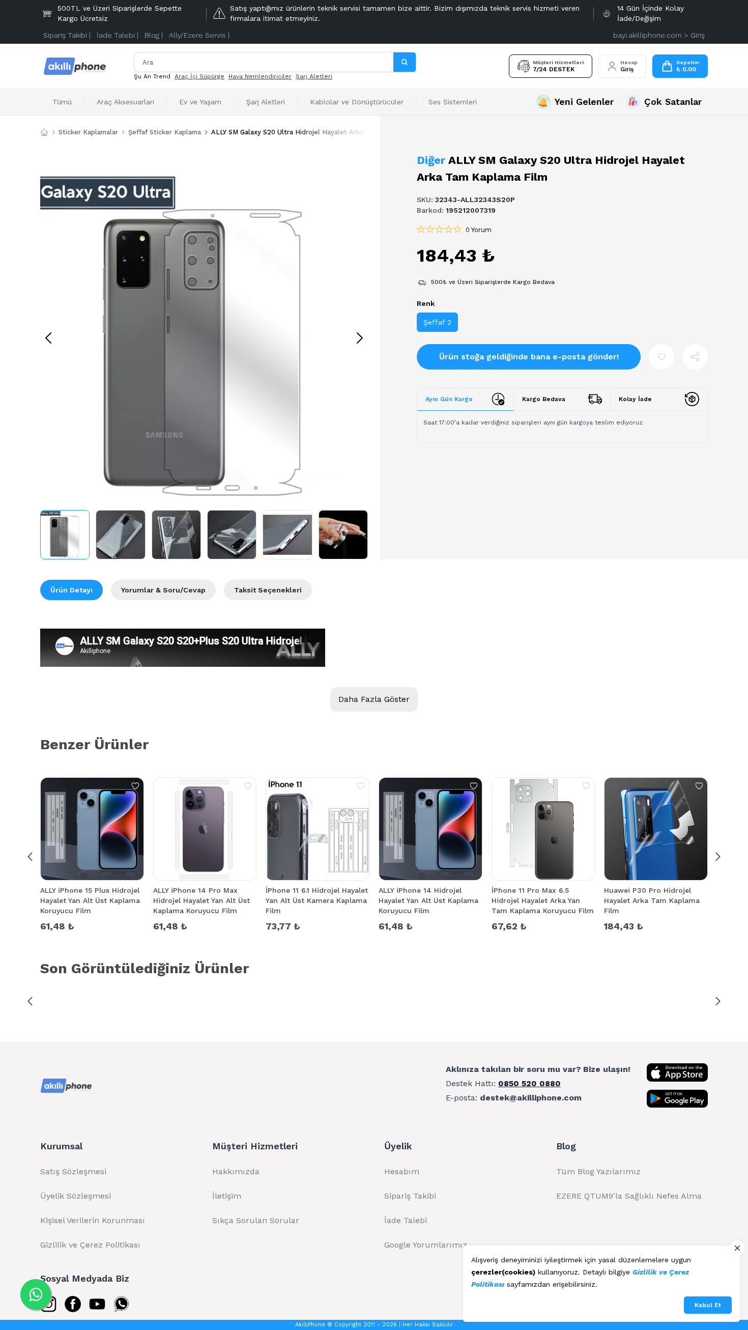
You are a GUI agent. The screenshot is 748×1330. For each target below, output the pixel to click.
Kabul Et (708, 1305)
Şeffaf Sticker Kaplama (164, 132)
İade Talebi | (117, 35)
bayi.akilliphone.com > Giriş (659, 35)
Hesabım (401, 1171)
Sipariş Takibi (410, 1196)
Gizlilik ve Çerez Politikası (90, 1245)
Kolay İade (635, 399)
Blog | (154, 35)
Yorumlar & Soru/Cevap (163, 590)
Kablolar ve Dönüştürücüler (357, 102)
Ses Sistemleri (452, 102)
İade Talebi (405, 1220)
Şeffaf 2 (437, 322)
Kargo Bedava (543, 399)
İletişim (226, 1196)
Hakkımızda (236, 1171)
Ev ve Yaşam (200, 102)
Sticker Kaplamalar (88, 132)
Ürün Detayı (71, 590)
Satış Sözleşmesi (73, 1171)
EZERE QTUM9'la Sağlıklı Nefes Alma (629, 1196)
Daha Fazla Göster (374, 699)
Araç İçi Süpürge (199, 76)
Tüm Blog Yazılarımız (598, 1171)
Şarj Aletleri (314, 76)
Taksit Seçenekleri (268, 590)
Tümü (62, 102)
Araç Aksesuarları (125, 102)
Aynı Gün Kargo (449, 399)
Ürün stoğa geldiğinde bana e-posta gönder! (529, 356)
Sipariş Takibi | (67, 35)
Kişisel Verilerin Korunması (92, 1220)
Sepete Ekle (92, 925)
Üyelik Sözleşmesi (75, 1196)
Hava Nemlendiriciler (260, 76)
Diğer (431, 160)
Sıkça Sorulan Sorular (255, 1220)
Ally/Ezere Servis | (199, 35)
